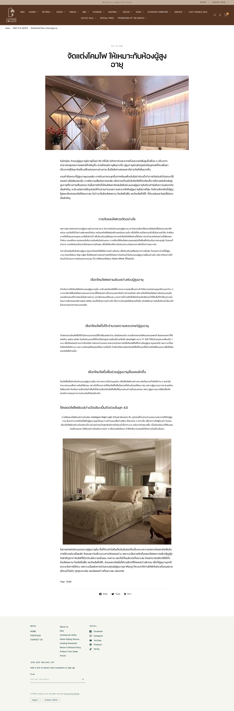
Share (105, 594)
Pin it (129, 594)
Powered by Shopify (71, 693)
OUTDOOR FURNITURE (158, 11)
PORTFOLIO (35, 635)
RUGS (138, 11)
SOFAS (59, 11)
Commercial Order (68, 634)
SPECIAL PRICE (107, 17)
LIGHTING (112, 11)
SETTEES (46, 11)
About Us (64, 626)
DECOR (126, 11)
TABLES (72, 11)
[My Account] (220, 15)
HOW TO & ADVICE (20, 28)
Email (32, 674)
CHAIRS (32, 11)
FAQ (62, 630)
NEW (22, 11)
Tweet (117, 594)
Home (7, 28)
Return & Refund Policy (70, 647)
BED (84, 11)
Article (63, 655)
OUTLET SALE (87, 17)
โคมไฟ (68, 581)
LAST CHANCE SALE (198, 11)
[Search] (214, 15)
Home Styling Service (69, 639)
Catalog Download (68, 643)
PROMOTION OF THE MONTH (131, 17)
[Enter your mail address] (82, 679)
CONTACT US (36, 639)
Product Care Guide (69, 651)
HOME (33, 631)
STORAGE (97, 11)
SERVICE (178, 11)
